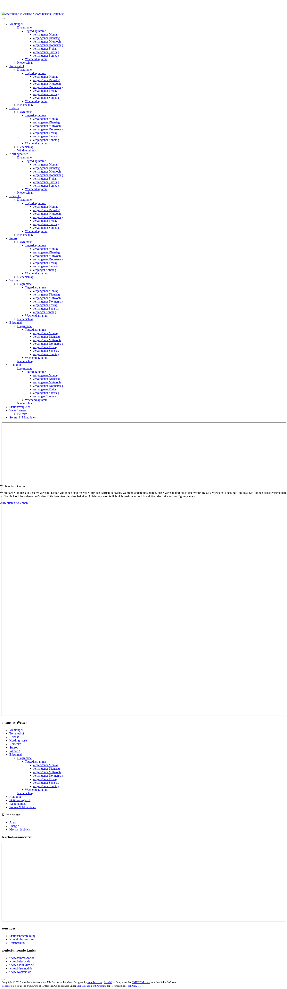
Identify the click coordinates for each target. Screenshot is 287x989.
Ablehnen (22, 503)
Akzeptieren (7, 503)
